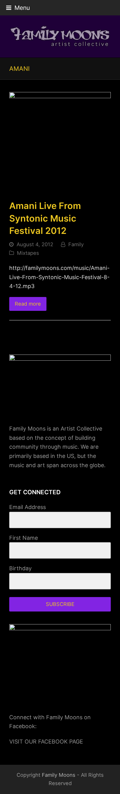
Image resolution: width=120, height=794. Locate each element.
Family (76, 244)
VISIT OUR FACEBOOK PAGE (46, 741)
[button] (18, 7)
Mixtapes (28, 253)
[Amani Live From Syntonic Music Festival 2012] (60, 142)
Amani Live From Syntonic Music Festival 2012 (45, 218)
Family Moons (58, 775)
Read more (28, 304)
